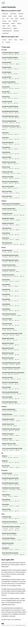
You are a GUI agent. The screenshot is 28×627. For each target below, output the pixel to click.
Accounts (4, 39)
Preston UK (19, 23)
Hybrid (12, 18)
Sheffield (14, 25)
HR (3, 42)
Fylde (7, 18)
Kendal (16, 18)
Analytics (10, 39)
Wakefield (15, 28)
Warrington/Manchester (7, 30)
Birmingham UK (13, 13)
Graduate (21, 39)
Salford (8, 25)
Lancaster (4, 20)
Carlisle (15, 16)
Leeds (9, 20)
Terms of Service (19, 625)
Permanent (8, 42)
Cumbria (20, 16)
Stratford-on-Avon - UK (6, 28)
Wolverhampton (5, 33)
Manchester (15, 20)
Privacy (24, 625)
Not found (13, 23)
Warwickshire (16, 30)
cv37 (3, 18)
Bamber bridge (5, 13)
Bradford (10, 16)
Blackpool (4, 16)
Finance (15, 39)
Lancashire (22, 18)
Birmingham (20, 13)
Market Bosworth (5, 23)
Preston (3, 25)
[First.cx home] (2, 623)
